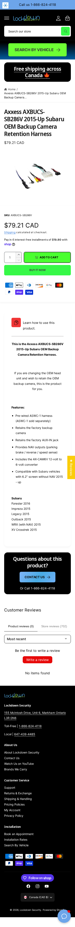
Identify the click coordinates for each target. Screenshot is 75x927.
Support (9, 787)
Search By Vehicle (34, 49)
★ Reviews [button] (71, 467)
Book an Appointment (19, 834)
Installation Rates (15, 839)
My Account (12, 810)
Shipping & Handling (18, 799)
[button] (6, 18)
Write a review (37, 660)
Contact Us (35, 577)
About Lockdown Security (21, 752)
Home (12, 89)
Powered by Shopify (54, 909)
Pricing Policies (14, 804)
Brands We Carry (15, 769)
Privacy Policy (13, 815)
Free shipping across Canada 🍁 (37, 72)
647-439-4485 (24, 734)
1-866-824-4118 (30, 726)
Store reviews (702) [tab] (54, 626)
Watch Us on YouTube (19, 763)
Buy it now (37, 270)
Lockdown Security (30, 909)
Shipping (10, 232)
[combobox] (37, 31)
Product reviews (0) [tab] (21, 626)
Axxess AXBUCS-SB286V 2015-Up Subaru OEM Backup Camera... (35, 95)
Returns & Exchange (18, 793)
